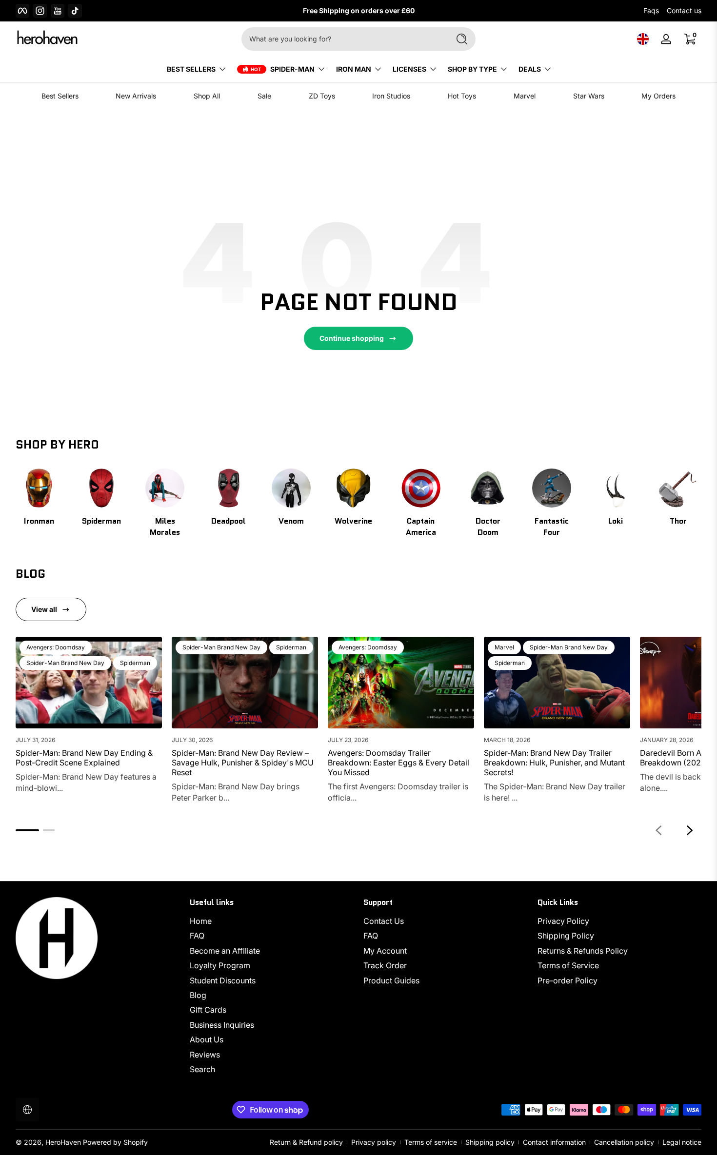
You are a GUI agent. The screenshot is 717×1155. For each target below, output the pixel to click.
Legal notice (681, 1142)
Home (201, 921)
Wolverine (353, 521)
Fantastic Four (552, 526)
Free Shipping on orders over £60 (359, 10)
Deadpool (228, 521)
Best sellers (191, 69)
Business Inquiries (222, 1025)
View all (44, 609)
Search (202, 1069)
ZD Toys (322, 96)
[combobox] (342, 39)
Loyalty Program (220, 965)
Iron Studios (391, 96)
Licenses (409, 69)
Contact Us (383, 921)
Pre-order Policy (568, 980)
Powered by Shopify (115, 1142)
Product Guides (391, 980)
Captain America (421, 526)
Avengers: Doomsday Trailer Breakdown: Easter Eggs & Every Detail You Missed (398, 762)
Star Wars (588, 96)
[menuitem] (272, 921)
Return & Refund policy (306, 1142)
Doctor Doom (488, 526)
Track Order (385, 965)
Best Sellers (60, 96)
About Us (206, 1039)
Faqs (651, 10)
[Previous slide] (658, 830)
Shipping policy (490, 1142)
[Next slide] (689, 830)
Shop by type (472, 69)
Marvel (525, 96)
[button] (643, 39)
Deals (529, 69)
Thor (678, 521)
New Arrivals (136, 96)
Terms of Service (568, 965)
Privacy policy (373, 1142)
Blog (198, 995)
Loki (615, 521)
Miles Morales (165, 526)
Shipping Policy (566, 936)
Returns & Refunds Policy (583, 951)
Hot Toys (462, 96)
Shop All (207, 96)
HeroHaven (63, 1142)
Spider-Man (292, 69)
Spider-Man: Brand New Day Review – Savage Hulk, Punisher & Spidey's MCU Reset (243, 762)
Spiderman (101, 521)
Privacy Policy (563, 921)
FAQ (197, 936)
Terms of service (430, 1142)
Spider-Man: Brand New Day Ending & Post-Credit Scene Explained (84, 757)
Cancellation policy (624, 1142)
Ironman (39, 521)
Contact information (554, 1142)
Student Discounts (223, 980)
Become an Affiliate (225, 951)
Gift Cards (208, 1010)
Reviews (205, 1054)
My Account (385, 951)
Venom (291, 521)
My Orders (658, 96)
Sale (264, 96)
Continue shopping (351, 338)
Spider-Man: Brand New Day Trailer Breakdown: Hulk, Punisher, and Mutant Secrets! (554, 762)
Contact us (684, 10)
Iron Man (353, 69)
